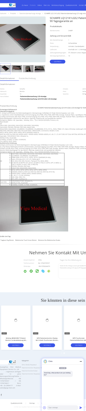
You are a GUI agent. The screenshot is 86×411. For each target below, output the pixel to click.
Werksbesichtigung (57, 5)
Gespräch (57, 62)
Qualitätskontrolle (71, 5)
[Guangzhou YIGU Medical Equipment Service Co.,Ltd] (26, 272)
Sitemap (32, 403)
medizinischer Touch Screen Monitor (26, 240)
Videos (39, 5)
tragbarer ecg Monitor (7, 240)
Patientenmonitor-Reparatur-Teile (33, 368)
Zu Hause (25, 5)
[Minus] (80, 361)
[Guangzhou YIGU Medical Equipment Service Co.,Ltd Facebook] (1, 394)
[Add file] (44, 407)
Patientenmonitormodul (29, 371)
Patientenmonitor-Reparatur (31, 374)
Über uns (47, 5)
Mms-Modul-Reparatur (29, 365)
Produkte (33, 5)
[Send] (80, 407)
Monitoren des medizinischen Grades (49, 240)
